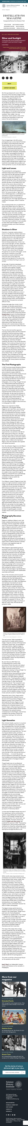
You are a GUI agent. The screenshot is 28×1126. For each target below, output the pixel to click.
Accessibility (9, 1122)
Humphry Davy (6, 314)
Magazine (8, 9)
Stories (3, 9)
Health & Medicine (20, 26)
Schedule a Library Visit (12, 1104)
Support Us (9, 1111)
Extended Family (8, 1001)
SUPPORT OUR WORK (9, 88)
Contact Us (9, 1109)
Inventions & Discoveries (9, 28)
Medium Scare (7, 1028)
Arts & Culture (7, 24)
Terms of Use (17, 1121)
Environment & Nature (9, 26)
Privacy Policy (9, 1121)
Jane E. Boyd (5, 964)
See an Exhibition (10, 1102)
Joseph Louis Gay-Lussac (13, 821)
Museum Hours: (6, 1)
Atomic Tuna (6, 1054)
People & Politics (20, 28)
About (9, 83)
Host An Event (9, 1107)
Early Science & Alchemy (18, 24)
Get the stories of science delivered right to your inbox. (14, 1067)
